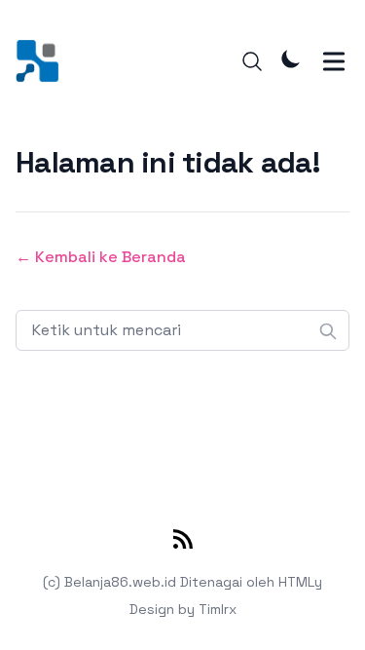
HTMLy (300, 582)
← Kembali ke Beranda (101, 257)
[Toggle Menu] (333, 61)
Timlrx (218, 609)
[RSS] (183, 542)
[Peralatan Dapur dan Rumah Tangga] (43, 61)
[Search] (252, 61)
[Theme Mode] (291, 58)
